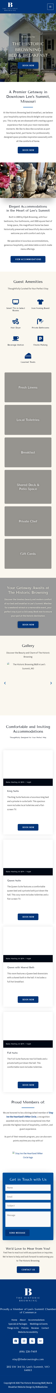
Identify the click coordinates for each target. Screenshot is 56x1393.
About (23, 1319)
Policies (25, 1328)
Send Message (17, 1233)
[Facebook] (16, 1341)
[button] (5, 683)
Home (14, 1319)
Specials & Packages (17, 1323)
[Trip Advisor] (40, 1341)
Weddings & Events (39, 1323)
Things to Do (13, 1328)
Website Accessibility (28, 1332)
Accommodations (36, 1319)
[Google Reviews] (32, 1341)
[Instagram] (24, 1341)
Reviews (35, 1328)
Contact (45, 1328)
